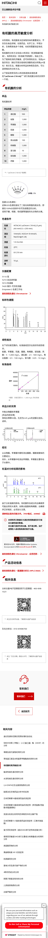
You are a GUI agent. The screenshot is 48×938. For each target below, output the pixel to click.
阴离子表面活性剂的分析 (13, 878)
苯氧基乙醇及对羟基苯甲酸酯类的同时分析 (21, 758)
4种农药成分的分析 (11, 872)
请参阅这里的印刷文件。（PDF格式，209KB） (22, 513)
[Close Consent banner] (44, 906)
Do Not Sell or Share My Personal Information (24, 925)
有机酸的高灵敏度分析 (13, 765)
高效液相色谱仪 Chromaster (15, 293)
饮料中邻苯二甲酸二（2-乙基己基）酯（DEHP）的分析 (24, 744)
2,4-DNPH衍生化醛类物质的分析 (17, 785)
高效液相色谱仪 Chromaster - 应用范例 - (20, 554)
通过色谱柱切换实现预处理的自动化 (18, 736)
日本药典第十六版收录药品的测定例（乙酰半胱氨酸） (23, 822)
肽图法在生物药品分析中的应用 (16, 792)
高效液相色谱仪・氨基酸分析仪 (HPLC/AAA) (21, 570)
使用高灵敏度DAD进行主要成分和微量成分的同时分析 (23, 837)
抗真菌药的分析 (10, 859)
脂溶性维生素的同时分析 (13, 772)
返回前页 (25, 711)
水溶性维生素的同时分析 (13, 778)
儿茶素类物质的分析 (12, 885)
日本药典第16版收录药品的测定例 (17, 798)
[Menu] (45, 3)
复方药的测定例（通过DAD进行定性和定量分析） (23, 830)
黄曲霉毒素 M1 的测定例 (13, 852)
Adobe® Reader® (25, 547)
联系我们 (21, 696)
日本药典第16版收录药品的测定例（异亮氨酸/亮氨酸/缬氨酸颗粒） (24, 806)
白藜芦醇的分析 (10, 892)
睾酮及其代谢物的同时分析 (14, 752)
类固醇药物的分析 (11, 845)
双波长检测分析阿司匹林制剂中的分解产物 (21, 814)
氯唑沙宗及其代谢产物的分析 (15, 865)
